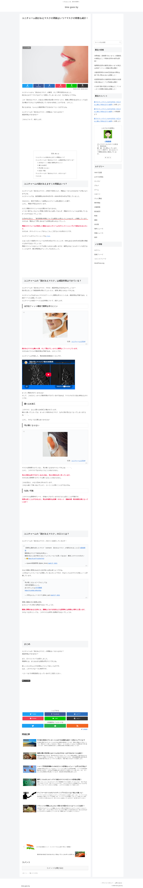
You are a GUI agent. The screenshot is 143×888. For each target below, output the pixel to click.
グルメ (96, 185)
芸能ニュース (98, 233)
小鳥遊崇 (108, 141)
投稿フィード (98, 254)
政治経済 (97, 211)
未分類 (96, 224)
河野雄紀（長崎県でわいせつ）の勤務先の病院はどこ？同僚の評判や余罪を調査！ (107, 58)
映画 (95, 216)
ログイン (97, 250)
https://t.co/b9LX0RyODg (33, 590)
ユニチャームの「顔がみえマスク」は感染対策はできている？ (55, 160)
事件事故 (97, 203)
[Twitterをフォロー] (33, 726)
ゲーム (96, 190)
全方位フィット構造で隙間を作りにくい (51, 162)
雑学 (95, 237)
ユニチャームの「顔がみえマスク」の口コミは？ (51, 173)
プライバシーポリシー (107, 883)
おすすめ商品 (27, 680)
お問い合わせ (118, 883)
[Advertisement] (55, 32)
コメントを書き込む (55, 868)
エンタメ (97, 181)
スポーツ (97, 194)
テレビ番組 (98, 198)
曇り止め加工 (43, 165)
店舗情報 (97, 207)
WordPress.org (99, 263)
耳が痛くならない (44, 168)
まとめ (39, 176)
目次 (52, 153)
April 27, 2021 (52, 563)
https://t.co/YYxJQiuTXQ (36, 558)
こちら (48, 236)
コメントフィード (100, 259)
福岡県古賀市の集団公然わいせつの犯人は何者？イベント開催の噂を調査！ (107, 67)
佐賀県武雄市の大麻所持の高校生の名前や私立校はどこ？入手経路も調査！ (107, 81)
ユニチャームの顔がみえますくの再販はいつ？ (51, 157)
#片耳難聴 (38, 588)
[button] (82, 86)
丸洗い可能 (42, 170)
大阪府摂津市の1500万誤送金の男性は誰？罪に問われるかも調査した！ (107, 74)
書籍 (95, 220)
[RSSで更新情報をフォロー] (77, 726)
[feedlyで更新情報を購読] (55, 726)
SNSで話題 (98, 172)
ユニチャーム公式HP (78, 341)
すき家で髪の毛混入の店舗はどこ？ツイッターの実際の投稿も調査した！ (107, 88)
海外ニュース (98, 229)
